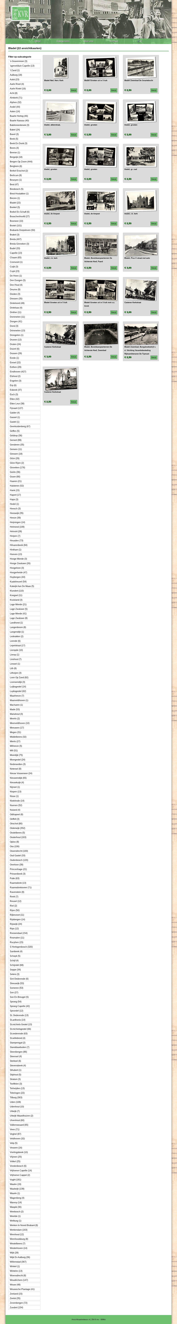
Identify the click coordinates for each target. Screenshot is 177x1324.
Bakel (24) (15, 130)
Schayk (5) (15, 956)
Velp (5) (13, 1143)
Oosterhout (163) (18, 837)
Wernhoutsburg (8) (19, 1239)
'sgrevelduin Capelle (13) (22, 66)
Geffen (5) (14, 431)
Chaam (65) (15, 257)
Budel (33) (15, 248)
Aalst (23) (14, 79)
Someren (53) (16, 988)
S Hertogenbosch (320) (21, 947)
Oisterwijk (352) (17, 828)
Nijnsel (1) (15, 787)
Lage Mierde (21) (18, 604)
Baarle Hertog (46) (19, 116)
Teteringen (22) (17, 1093)
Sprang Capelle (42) (20, 1006)
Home (38, 41)
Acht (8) (13, 93)
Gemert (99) (15, 440)
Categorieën (63, 41)
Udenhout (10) (17, 1106)
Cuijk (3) (14, 266)
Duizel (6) (14, 349)
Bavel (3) (14, 134)
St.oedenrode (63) (19, 1033)
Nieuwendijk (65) (18, 778)
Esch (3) (14, 394)
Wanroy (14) (16, 1202)
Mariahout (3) (16, 714)
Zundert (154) (16, 1307)
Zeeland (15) (16, 1294)
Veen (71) (14, 1129)
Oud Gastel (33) (17, 855)
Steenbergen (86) (18, 1052)
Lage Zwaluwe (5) (19, 609)
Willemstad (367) (18, 1262)
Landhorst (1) (16, 623)
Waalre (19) (15, 1184)
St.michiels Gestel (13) (21, 1024)
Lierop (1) (14, 654)
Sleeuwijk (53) (17, 983)
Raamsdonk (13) (18, 883)
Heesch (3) (15, 508)
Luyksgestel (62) (18, 691)
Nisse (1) (14, 796)
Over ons (88, 41)
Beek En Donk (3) (18, 143)
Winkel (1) (15, 1266)
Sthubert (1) (15, 1070)
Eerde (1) (14, 358)
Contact (114, 41)
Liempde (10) (16, 650)
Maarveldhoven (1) (19, 700)
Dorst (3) (14, 326)
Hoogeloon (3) (17, 568)
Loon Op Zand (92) (19, 677)
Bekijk (73, 90)
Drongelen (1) (16, 335)
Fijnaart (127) (16, 408)
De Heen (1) (16, 276)
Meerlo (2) (15, 718)
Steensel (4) (16, 1056)
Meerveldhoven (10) (19, 723)
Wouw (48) (15, 1284)
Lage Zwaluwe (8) (19, 618)
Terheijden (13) (17, 1088)
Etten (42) (14, 399)
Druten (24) (15, 344)
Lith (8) (13, 668)
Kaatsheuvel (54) (18, 581)
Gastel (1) (14, 422)
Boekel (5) (15, 207)
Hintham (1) (15, 549)
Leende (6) (15, 641)
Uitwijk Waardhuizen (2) (21, 1116)
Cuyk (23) (14, 271)
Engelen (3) (15, 381)
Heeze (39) (15, 518)
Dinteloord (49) (17, 303)
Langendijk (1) (17, 632)
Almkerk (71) (16, 98)
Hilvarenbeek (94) (18, 545)
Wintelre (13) (16, 1271)
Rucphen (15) (16, 942)
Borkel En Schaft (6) (19, 212)
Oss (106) (14, 846)
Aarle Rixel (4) (17, 84)
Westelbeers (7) (17, 1243)
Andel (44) (15, 107)
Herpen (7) (15, 536)
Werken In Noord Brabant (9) (24, 1225)
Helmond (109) (17, 527)
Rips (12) (14, 928)
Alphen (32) (15, 102)
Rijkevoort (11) (17, 915)
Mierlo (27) (15, 741)
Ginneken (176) (17, 467)
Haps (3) (14, 499)
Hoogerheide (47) (18, 572)
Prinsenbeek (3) (17, 874)
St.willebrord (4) (17, 1038)
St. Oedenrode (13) (19, 1015)
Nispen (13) (15, 791)
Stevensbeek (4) (18, 1065)
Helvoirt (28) (16, 531)
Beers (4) (14, 148)
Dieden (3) (15, 294)
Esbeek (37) (16, 390)
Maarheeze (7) (17, 696)
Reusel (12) (15, 901)
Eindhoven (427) (18, 371)
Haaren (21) (16, 481)
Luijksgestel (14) (18, 686)
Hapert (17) (15, 495)
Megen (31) (15, 732)
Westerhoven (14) (18, 1248)
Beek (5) (14, 139)
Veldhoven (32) (17, 1138)
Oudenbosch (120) (19, 860)
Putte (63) (14, 878)
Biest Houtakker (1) (19, 193)
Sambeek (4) (16, 951)
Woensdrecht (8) (18, 1275)
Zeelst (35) (15, 1298)
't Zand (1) (15, 70)
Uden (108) (15, 1102)
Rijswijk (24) (16, 924)
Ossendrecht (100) (19, 851)
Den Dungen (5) (18, 280)
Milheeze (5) (16, 746)
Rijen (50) (14, 910)
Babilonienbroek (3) (19, 125)
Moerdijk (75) (16, 755)
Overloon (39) (16, 864)
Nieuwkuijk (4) (17, 782)
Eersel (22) (15, 362)
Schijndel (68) (17, 965)
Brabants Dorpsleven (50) (22, 230)
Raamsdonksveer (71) (21, 887)
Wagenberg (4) (17, 1198)
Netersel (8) (15, 769)
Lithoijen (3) (15, 673)
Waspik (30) (15, 1207)
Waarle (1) (15, 1193)
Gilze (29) (14, 458)
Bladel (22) (15, 203)
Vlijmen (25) (16, 1157)
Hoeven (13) (16, 554)
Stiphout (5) (15, 1074)
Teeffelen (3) (16, 1084)
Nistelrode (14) (17, 801)
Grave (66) (15, 476)
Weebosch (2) (17, 1211)
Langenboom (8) (18, 627)
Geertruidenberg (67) (20, 426)
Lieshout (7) (15, 659)
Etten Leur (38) (17, 403)
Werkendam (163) (18, 1230)
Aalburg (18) (16, 75)
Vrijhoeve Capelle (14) (21, 1170)
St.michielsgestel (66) (20, 1029)
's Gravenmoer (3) (18, 61)
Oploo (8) (14, 842)
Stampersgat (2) (17, 1043)
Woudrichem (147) (19, 1280)
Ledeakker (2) (16, 636)
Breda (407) (15, 239)
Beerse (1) (15, 152)
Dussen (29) (16, 353)
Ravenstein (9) (17, 892)
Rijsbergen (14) (17, 919)
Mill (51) (14, 750)
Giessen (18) (16, 454)
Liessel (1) (15, 664)
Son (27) (14, 992)
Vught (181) (15, 1179)
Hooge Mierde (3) (18, 559)
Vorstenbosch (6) (18, 1166)
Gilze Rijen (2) (17, 463)
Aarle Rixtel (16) (18, 88)
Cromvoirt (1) (16, 262)
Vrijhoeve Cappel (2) (20, 1175)
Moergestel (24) (17, 759)
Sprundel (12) (16, 1011)
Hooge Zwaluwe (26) (20, 563)
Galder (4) (15, 413)
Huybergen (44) (17, 577)
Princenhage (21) (18, 869)
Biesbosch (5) (16, 189)
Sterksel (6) (15, 1061)
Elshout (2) (15, 376)
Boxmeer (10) (16, 221)
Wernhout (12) (17, 1234)
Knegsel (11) (16, 595)
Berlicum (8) (16, 175)
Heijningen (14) (17, 522)
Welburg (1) (15, 1221)
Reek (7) (14, 896)
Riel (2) (13, 906)
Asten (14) (15, 111)
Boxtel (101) (16, 225)
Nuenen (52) (16, 805)
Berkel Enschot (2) (19, 171)
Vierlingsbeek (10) (19, 1152)
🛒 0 (139, 41)
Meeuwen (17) (17, 728)
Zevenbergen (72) (18, 1303)
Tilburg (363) (16, 1097)
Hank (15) (14, 490)
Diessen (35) (16, 298)
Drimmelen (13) (17, 330)
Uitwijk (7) (15, 1111)
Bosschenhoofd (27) (20, 216)
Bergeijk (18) (16, 157)
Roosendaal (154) (19, 933)
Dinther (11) (15, 312)
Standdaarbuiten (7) (19, 1047)
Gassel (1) (15, 417)
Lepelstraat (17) (17, 645)
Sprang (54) (15, 1001)
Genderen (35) (17, 445)
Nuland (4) (15, 810)
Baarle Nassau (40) (19, 120)
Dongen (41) (16, 321)
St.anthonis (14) (17, 1020)
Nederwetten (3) (18, 764)
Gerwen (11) (16, 449)
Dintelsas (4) (16, 308)
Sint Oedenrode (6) (19, 979)
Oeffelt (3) (14, 819)
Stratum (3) (15, 1079)
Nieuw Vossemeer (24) (21, 773)
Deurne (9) (15, 289)
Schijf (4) (14, 960)
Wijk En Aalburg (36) (20, 1257)
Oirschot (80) (16, 823)
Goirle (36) (15, 472)
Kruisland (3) (16, 600)
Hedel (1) (14, 504)
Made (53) (15, 709)
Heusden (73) (16, 540)
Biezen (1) (15, 198)
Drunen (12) (16, 340)
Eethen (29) (15, 367)
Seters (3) (14, 974)
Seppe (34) (15, 969)
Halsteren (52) (17, 486)
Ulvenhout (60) (17, 1120)
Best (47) (14, 184)
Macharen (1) (16, 705)
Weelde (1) (15, 1216)
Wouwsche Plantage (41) (22, 1289)
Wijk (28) (14, 1253)
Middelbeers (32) (18, 737)
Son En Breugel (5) (19, 997)
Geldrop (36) (16, 435)
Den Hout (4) (16, 285)
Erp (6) (13, 385)
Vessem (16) (16, 1148)
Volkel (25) (15, 1161)
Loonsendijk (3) (17, 682)
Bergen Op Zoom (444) (21, 161)
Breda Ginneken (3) (19, 244)
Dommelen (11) (17, 317)
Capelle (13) (16, 253)
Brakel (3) (14, 235)
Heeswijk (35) (16, 513)
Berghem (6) (16, 166)
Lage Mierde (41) (18, 613)
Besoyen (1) (16, 180)
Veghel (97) (15, 1134)
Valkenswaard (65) (19, 1125)
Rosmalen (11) (17, 938)
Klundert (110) (17, 591)
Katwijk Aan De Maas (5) (22, 586)
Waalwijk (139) (17, 1189)
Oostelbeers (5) (17, 833)
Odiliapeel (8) (16, 814)
